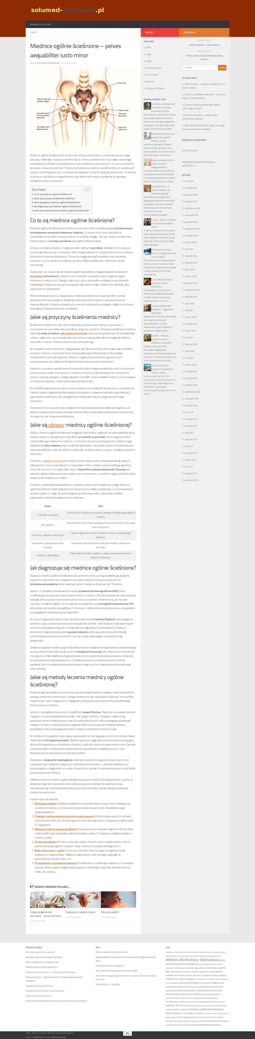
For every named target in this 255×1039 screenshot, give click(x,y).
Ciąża (33, 32)
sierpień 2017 (191, 426)
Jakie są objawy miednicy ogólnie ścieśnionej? (57, 202)
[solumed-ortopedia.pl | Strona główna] (67, 10)
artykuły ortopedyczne (214, 952)
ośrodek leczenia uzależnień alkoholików (202, 987)
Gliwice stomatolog (202, 964)
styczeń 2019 (191, 378)
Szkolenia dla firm (174, 1005)
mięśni (85, 716)
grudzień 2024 (191, 222)
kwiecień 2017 (191, 453)
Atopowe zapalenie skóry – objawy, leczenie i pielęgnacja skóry (163, 164)
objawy (56, 424)
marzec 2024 (191, 242)
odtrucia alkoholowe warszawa (204, 979)
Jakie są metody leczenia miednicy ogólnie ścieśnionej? (61, 210)
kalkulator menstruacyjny (176, 968)
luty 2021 (189, 337)
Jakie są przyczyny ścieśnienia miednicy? (54, 198)
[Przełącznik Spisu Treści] (85, 189)
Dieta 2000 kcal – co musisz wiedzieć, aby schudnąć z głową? (161, 190)
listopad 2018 (191, 385)
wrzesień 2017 (191, 419)
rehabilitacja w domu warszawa (181, 1001)
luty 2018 (189, 412)
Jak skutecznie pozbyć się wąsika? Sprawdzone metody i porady (162, 137)
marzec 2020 (191, 364)
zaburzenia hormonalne (73, 333)
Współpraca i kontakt (40, 24)
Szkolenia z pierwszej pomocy (39, 985)
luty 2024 (189, 249)
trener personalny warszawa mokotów (185, 1013)
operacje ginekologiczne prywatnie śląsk (198, 982)
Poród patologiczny (46, 841)
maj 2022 (189, 310)
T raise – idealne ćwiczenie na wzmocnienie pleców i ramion (163, 223)
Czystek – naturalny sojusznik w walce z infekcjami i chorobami (161, 339)
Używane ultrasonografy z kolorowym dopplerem (182, 1021)
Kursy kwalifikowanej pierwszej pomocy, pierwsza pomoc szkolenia (56, 1001)
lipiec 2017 (189, 432)
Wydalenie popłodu (46, 803)
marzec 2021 (191, 330)
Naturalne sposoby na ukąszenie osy (42, 962)
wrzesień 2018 (191, 398)
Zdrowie (150, 81)
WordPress (38, 1037)
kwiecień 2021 (191, 324)
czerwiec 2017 (191, 439)
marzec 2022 (191, 317)
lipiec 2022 (189, 303)
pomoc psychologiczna (211, 994)
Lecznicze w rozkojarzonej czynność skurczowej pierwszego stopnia (163, 107)
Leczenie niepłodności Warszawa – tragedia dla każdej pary (162, 309)
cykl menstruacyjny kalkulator (186, 956)
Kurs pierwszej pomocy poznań (40, 952)
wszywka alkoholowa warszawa (205, 1024)
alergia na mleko (172, 952)
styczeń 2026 (191, 188)
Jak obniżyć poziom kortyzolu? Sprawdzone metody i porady (162, 369)
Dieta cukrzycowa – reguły (50, 850)
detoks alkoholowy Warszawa (192, 959)
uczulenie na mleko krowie (213, 1013)
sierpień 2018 (191, 405)
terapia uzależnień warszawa (206, 1009)
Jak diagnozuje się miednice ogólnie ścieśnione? (58, 206)
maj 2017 (189, 446)
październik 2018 (193, 392)
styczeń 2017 (191, 473)
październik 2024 (193, 228)
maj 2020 (189, 358)
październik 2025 (193, 208)
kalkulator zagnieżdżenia (196, 968)
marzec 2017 (191, 460)
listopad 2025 (191, 201)
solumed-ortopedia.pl (48, 63)
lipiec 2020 (189, 351)
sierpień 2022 (191, 296)
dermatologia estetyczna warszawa (208, 956)
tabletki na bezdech (181, 1009)
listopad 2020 (191, 344)
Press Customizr (59, 1037)
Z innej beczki (152, 74)
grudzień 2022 (191, 283)
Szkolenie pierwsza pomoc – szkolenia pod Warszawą (50, 972)
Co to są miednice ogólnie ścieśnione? (53, 194)
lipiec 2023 (189, 269)
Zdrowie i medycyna (155, 88)
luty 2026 (189, 181)
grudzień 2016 (191, 480)
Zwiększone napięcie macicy (80, 912)
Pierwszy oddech (110, 912)
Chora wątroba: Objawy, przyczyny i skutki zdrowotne (162, 283)
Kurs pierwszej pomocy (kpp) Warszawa (44, 957)
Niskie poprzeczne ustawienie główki (55, 829)
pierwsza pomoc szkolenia (189, 994)
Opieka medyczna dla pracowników (42, 967)
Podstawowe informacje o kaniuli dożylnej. (45, 990)
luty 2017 (189, 466)
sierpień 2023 (191, 262)
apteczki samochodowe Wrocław (192, 952)
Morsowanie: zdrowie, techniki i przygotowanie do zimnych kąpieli (163, 253)
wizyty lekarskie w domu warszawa (177, 1025)
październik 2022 (193, 290)
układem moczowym (54, 461)
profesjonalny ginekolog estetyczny (206, 998)
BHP (148, 47)
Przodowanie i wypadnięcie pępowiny (56, 863)
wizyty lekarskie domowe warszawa (214, 1021)
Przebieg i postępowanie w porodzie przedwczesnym (65, 816)
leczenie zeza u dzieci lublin (185, 975)
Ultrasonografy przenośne (186, 1017)
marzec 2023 (191, 276)
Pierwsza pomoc (154, 68)
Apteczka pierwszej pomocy (38, 996)
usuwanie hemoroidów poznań (210, 1017)
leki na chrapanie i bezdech (208, 975)
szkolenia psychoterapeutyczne (194, 1006)
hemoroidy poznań (215, 964)
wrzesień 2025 (191, 215)
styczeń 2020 (191, 371)
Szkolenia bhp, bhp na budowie (110, 965)
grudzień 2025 (191, 194)
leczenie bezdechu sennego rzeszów (191, 972)
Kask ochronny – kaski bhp (108, 984)
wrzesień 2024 (191, 235)
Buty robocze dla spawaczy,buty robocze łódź (116, 970)
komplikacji (36, 276)
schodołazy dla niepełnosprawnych (211, 1002)
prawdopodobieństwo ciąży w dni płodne (179, 998)
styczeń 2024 (191, 256)
